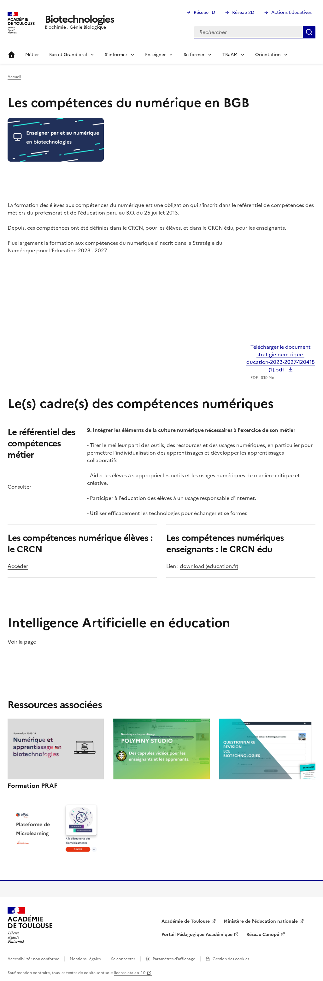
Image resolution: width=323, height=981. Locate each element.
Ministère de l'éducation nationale (261, 921)
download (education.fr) (209, 566)
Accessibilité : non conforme (33, 959)
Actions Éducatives (291, 12)
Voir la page (22, 641)
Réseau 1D (204, 12)
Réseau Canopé (262, 934)
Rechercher (309, 32)
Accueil (11, 55)
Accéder (18, 566)
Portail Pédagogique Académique (197, 934)
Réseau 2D (243, 12)
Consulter (19, 486)
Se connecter (123, 959)
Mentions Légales (85, 959)
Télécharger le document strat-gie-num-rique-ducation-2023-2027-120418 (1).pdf (280, 358)
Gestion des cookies (231, 959)
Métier (32, 54)
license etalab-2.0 (129, 973)
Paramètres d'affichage (174, 959)
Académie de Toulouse (186, 921)
